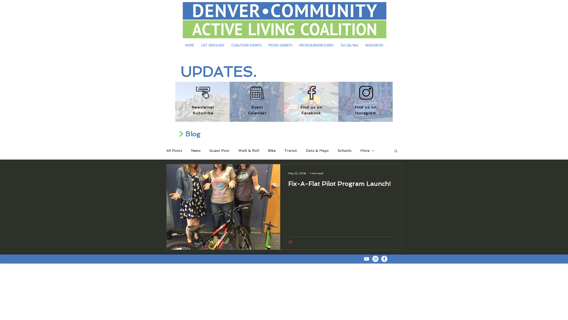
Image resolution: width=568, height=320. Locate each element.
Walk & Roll (248, 150)
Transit (290, 150)
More (364, 150)
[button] (396, 151)
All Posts (174, 150)
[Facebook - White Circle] (384, 259)
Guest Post (219, 150)
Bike (272, 150)
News (196, 150)
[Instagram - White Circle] (375, 259)
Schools (344, 150)
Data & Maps (317, 150)
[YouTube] (366, 259)
